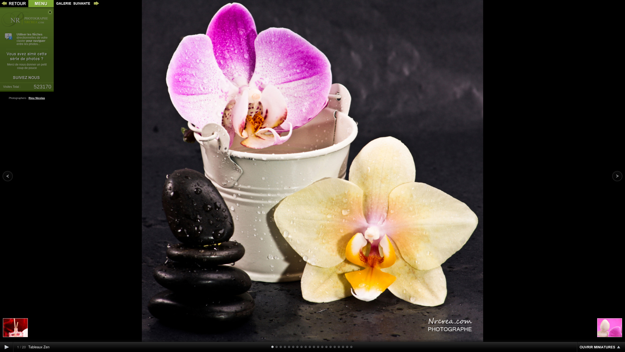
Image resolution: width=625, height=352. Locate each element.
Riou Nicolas (37, 98)
